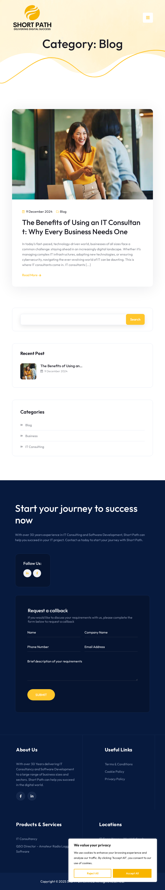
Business (31, 436)
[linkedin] (31, 796)
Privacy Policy (115, 779)
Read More (30, 275)
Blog (63, 211)
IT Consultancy (26, 839)
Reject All (92, 873)
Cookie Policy (114, 771)
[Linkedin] (27, 573)
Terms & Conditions (119, 764)
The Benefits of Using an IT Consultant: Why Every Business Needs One (81, 227)
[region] (112, 860)
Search (135, 319)
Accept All (132, 873)
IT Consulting (34, 447)
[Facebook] (37, 573)
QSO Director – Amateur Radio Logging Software (44, 848)
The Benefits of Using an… (61, 366)
